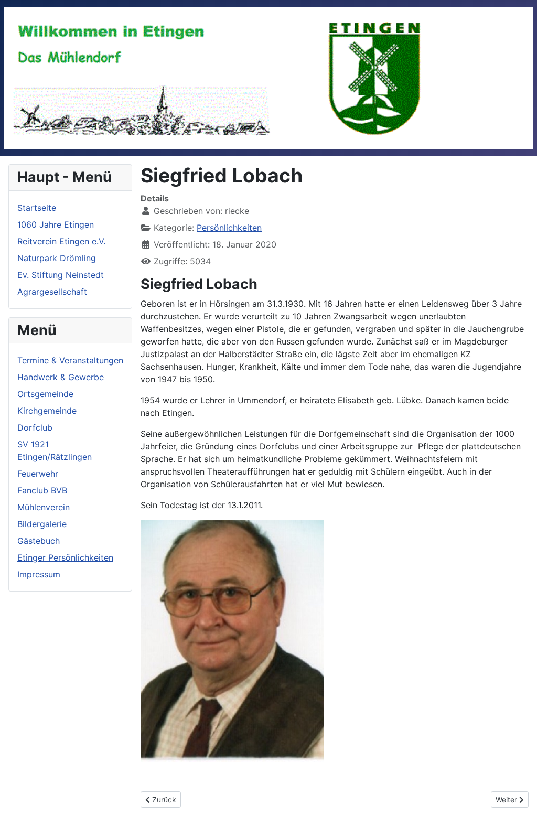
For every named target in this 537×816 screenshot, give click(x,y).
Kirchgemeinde (47, 410)
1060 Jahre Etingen (55, 224)
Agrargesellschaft (52, 291)
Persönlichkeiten (229, 227)
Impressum (38, 574)
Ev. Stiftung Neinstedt (60, 275)
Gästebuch (38, 540)
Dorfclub (34, 427)
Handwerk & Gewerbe (60, 377)
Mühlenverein (43, 507)
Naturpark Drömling (56, 258)
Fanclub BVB (42, 490)
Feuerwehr (37, 473)
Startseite (36, 207)
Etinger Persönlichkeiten (65, 557)
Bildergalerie (42, 524)
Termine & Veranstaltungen (70, 360)
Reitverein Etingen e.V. (61, 241)
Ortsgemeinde (45, 394)
